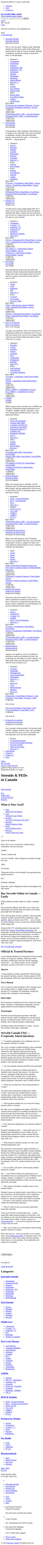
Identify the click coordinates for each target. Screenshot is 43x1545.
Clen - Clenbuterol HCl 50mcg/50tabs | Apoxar (23, 242)
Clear (3, 25)
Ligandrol (9, 1384)
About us (9, 6)
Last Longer (14, 299)
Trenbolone (14, 72)
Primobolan (14, 76)
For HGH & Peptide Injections (21, 743)
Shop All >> (14, 82)
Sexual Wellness (11, 1491)
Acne (12, 685)
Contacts (9, 1501)
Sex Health (10, 262)
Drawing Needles (16, 745)
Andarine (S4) (15, 431)
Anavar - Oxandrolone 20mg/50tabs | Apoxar (22, 185)
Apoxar (13, 87)
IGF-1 (12, 503)
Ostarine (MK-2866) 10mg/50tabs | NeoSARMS (23, 456)
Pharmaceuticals (11, 646)
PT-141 (12, 517)
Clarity (12, 553)
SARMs (8, 398)
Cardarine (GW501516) (18, 425)
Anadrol (13, 152)
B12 (7, 1333)
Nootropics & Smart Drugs (15, 530)
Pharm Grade (15, 91)
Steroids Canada (13, 1543)
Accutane (13, 669)
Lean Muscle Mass (17, 97)
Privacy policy (11, 1537)
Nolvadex (13, 345)
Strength (13, 175)
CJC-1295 (14, 511)
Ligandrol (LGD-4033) (18, 427)
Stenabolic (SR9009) (17, 433)
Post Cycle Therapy (13, 323)
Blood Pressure (15, 688)
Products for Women (13, 589)
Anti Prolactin (15, 368)
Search (26, 18)
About (8, 1499)
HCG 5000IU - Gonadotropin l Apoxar (20, 392)
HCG (12, 356)
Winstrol (13, 74)
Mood (12, 557)
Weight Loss (10, 201)
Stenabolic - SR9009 (13, 1390)
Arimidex (13, 349)
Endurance (14, 179)
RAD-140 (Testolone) (18, 421)
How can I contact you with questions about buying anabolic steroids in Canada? (21, 1229)
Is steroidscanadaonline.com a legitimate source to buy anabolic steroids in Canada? (20, 1042)
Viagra (12, 284)
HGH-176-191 (15, 509)
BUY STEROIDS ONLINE (11, 947)
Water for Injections (17, 747)
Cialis (12, 286)
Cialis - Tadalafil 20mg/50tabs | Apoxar (20, 307)
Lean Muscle (14, 173)
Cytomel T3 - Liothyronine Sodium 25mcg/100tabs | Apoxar (18, 254)
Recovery (13, 448)
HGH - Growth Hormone (19, 499)
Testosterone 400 (16, 68)
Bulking (13, 171)
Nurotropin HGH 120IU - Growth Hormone (22, 116)
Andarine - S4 (11, 1382)
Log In (3, 766)
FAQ (7, 8)
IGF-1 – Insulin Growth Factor (17, 1404)
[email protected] (7, 1221)
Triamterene (14, 677)
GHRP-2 (13, 513)
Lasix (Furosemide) (17, 675)
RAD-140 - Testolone (13, 1386)
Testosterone (14, 61)
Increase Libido (15, 301)
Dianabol (13, 148)
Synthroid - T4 (15, 227)
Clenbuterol (14, 223)
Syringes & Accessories (14, 720)
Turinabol (13, 158)
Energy (12, 559)
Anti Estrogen (15, 370)
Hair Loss (13, 692)
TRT (12, 290)
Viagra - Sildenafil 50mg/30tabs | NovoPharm (22, 316)
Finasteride (14, 671)
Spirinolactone (15, 673)
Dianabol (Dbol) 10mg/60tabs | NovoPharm (21, 194)
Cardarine (9, 1388)
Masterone (14, 78)
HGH (10, 920)
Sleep (8, 1458)
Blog (7, 1503)
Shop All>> (14, 236)
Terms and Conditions (13, 1539)
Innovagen (29, 930)
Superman (13, 288)
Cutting (12, 99)
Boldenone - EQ (16, 70)
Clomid (12, 347)
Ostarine (9, 1378)
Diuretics (13, 690)
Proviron (13, 156)
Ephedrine (14, 232)
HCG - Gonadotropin (18, 501)
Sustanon (13, 66)
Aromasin (13, 354)
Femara (12, 351)
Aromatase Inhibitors (17, 372)
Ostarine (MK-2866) (17, 423)
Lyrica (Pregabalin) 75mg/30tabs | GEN (20, 710)
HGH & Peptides (12, 476)
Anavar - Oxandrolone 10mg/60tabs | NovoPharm (24, 631)
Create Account (12, 766)
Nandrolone (14, 63)
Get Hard (13, 297)
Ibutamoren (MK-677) (18, 429)
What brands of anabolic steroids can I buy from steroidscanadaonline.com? (19, 1144)
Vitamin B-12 (15, 229)
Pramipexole (14, 360)
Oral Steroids (10, 123)
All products (10, 1493)
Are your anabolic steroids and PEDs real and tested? (23, 1066)
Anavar (12, 145)
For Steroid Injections (18, 741)
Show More (5, 1468)
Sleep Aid (13, 683)
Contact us (9, 10)
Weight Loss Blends (17, 234)
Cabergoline (14, 358)
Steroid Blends (15, 80)
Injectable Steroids (12, 39)
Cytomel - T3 (15, 225)
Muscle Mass (15, 95)
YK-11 (12, 436)
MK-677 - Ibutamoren (14, 1380)
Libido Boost (15, 101)
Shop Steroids (6, 789)
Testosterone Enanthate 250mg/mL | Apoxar (21, 107)
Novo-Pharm (14, 89)
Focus (12, 555)
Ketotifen (13, 362)
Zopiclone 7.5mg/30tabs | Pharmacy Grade (21, 698)
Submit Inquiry (6, 1254)
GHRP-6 (13, 515)
